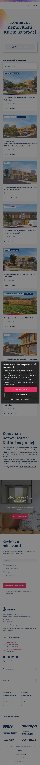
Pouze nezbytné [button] (21, 395)
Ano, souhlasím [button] (21, 389)
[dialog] (20, 382)
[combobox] (35, 364)
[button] (20, 400)
